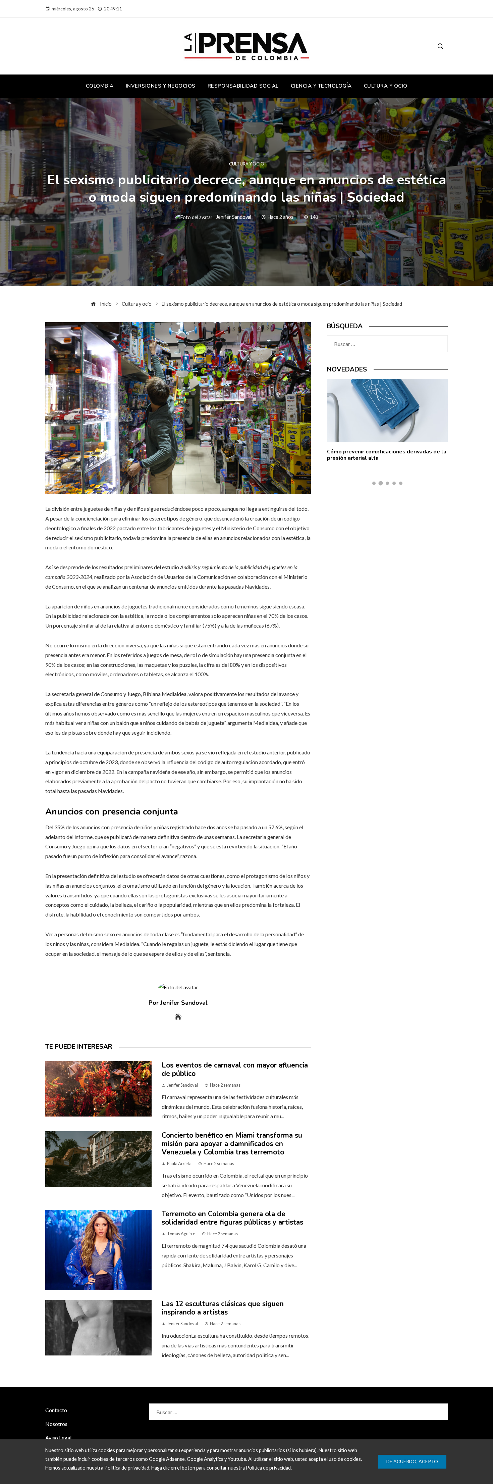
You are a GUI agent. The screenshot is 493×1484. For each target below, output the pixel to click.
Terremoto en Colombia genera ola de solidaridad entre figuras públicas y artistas (232, 1218)
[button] (374, 483)
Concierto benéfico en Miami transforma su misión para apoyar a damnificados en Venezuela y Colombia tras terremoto (232, 1144)
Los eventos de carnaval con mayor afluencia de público (235, 1069)
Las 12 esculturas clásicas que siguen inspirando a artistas (223, 1308)
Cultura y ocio (246, 164)
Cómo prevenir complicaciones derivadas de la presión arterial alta (386, 455)
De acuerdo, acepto (412, 1461)
